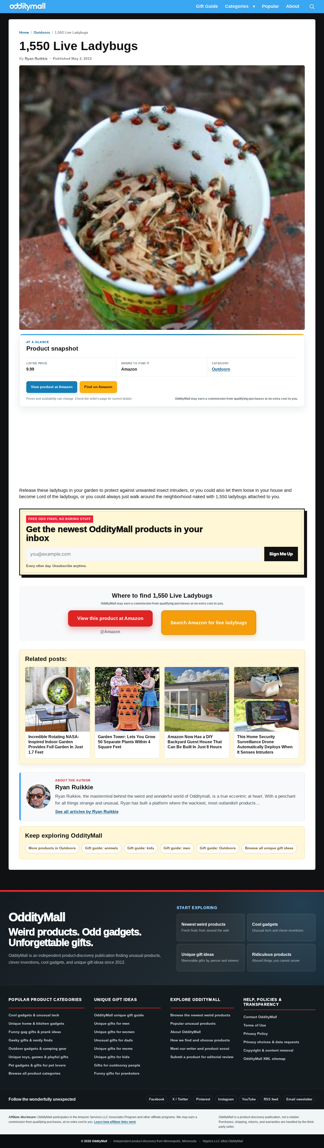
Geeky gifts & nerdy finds (31, 1040)
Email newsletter (299, 1099)
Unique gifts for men (112, 1023)
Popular (270, 6)
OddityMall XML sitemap (265, 1059)
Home (24, 32)
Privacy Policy (256, 1034)
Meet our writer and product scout (199, 1048)
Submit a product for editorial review (201, 1057)
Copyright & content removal (268, 1050)
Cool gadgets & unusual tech (34, 1015)
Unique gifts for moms (113, 1048)
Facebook (156, 1099)
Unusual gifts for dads (113, 1040)
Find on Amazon (98, 387)
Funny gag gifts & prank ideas (35, 1032)
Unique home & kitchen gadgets (36, 1023)
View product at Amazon (52, 387)
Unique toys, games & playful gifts (38, 1057)
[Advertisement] (162, 449)
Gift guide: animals (101, 848)
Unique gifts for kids (112, 1057)
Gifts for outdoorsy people (117, 1065)
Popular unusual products (193, 1023)
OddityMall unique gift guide (119, 1015)
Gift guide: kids (140, 848)
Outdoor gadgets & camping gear (37, 1048)
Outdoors (42, 32)
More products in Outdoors (52, 848)
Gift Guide (207, 6)
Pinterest (203, 1099)
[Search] (312, 7)
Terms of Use (255, 1025)
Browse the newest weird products (200, 1015)
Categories (237, 6)
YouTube (249, 1099)
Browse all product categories (34, 1073)
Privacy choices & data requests (271, 1042)
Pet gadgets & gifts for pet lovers (37, 1065)
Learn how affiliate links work (115, 1122)
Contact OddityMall (260, 1017)
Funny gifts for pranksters (116, 1073)
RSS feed (271, 1099)
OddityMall (37, 917)
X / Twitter (180, 1099)
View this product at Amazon (110, 618)
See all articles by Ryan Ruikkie (86, 811)
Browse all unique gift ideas (269, 848)
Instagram (226, 1099)
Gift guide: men (177, 848)
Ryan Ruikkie (36, 58)
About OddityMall (185, 1032)
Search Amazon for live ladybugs (208, 622)
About (292, 6)
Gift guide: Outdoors (218, 848)
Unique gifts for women (114, 1032)
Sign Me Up (281, 553)
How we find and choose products (200, 1040)
